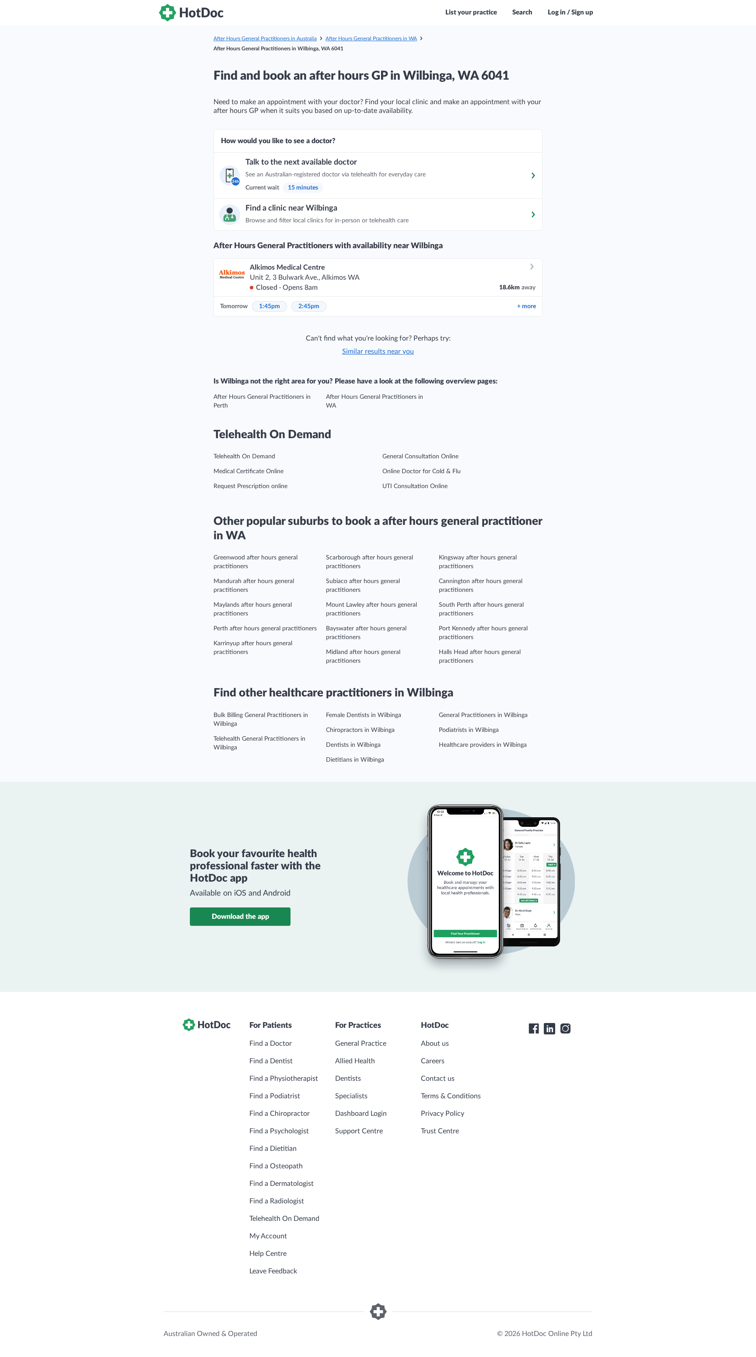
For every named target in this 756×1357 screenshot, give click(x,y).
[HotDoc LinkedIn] (549, 1028)
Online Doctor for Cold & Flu (421, 471)
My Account (268, 1236)
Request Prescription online (250, 486)
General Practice (360, 1043)
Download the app (240, 916)
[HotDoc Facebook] (534, 1028)
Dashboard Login (361, 1113)
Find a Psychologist (279, 1131)
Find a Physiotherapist (283, 1078)
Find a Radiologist (276, 1201)
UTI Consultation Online (415, 486)
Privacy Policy (442, 1113)
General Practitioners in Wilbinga (483, 715)
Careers (432, 1061)
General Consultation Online (420, 457)
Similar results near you (378, 351)
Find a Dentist (271, 1061)
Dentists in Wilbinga (353, 745)
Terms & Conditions (451, 1096)
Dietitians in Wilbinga (355, 760)
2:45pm (308, 306)
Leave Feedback (273, 1271)
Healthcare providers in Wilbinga (483, 745)
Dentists (348, 1078)
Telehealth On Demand (244, 457)
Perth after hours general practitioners (265, 629)
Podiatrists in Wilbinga (469, 730)
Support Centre (359, 1131)
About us (435, 1043)
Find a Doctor (270, 1043)
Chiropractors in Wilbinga (360, 730)
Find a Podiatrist (274, 1096)
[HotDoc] (191, 12)
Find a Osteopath (276, 1166)
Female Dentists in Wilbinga (363, 715)
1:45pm (269, 306)
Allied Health (355, 1061)
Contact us (438, 1078)
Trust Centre (440, 1131)
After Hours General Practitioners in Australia (265, 38)
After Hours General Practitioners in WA (371, 38)
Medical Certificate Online (249, 471)
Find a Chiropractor (279, 1113)
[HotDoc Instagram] (565, 1028)
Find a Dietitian (273, 1148)
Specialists (351, 1096)
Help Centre (268, 1253)
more (526, 306)
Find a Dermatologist (281, 1183)
